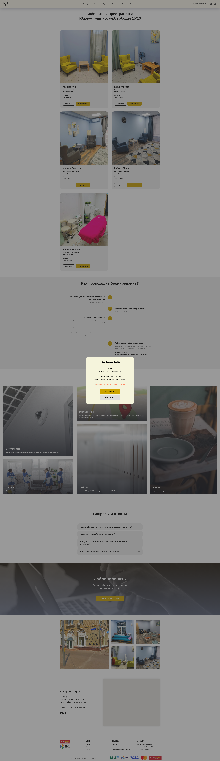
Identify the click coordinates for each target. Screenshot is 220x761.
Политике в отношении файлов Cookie (110, 384)
